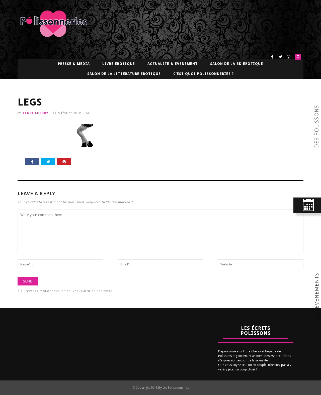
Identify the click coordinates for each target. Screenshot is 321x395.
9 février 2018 (70, 113)
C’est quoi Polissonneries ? (203, 74)
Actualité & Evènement (172, 64)
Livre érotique (118, 64)
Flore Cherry (35, 113)
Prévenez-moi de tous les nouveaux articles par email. (68, 291)
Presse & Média (74, 64)
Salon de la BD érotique (236, 64)
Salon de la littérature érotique (124, 74)
